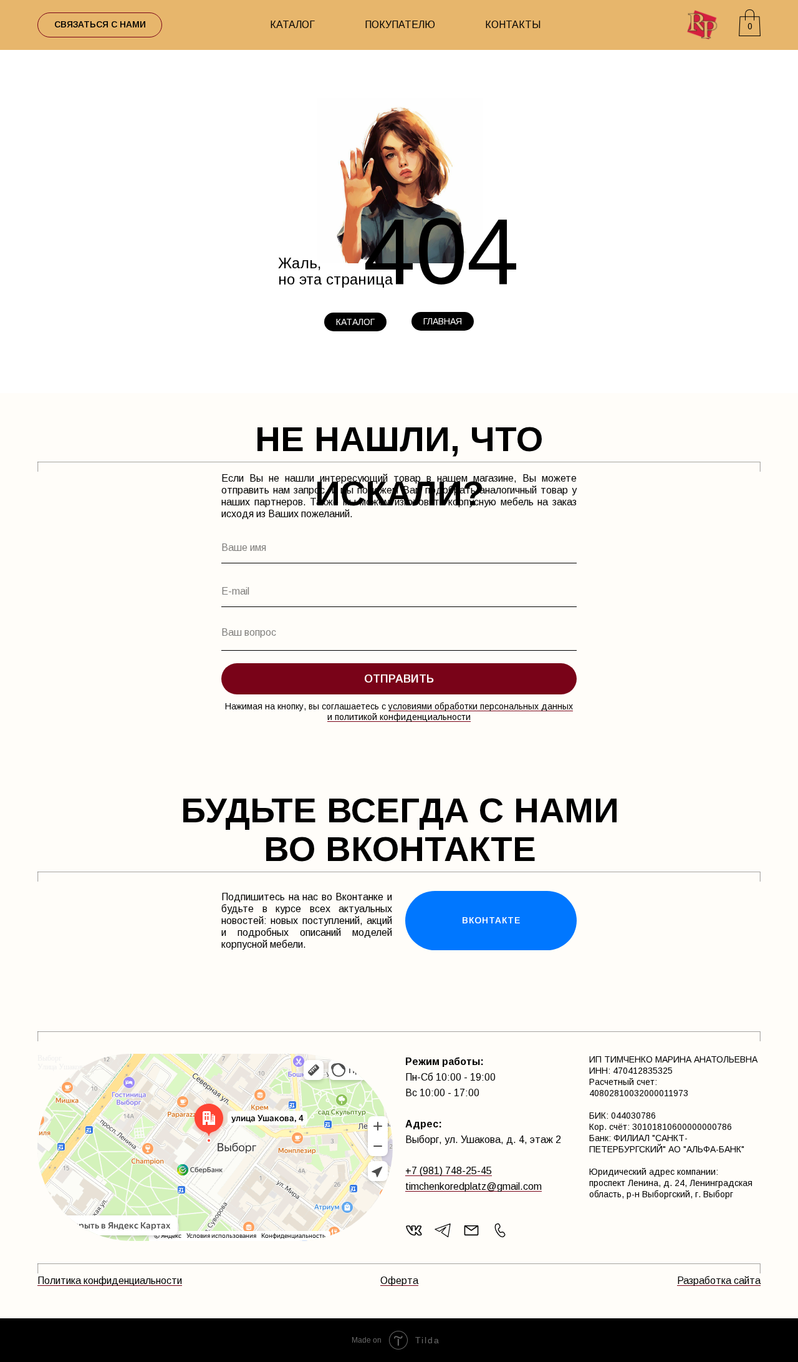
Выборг (49, 1058)
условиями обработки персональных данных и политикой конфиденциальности (450, 711)
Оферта (399, 1280)
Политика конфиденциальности (109, 1280)
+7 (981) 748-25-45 (448, 1170)
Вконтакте (491, 920)
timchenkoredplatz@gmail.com (473, 1186)
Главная (442, 321)
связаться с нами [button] (100, 24)
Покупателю (400, 24)
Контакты (513, 24)
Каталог (292, 24)
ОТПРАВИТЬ (399, 679)
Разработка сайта (719, 1280)
